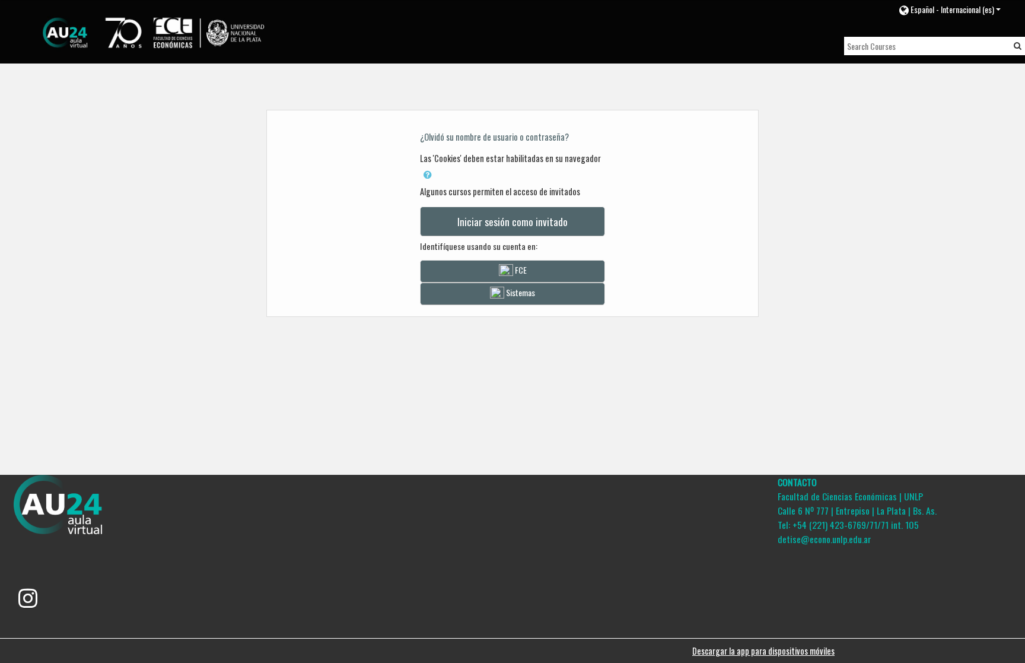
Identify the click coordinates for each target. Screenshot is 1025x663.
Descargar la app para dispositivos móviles (763, 651)
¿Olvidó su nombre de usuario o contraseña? (494, 137)
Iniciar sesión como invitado (512, 221)
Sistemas (519, 292)
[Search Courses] (1017, 45)
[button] (949, 9)
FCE (520, 270)
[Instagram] (28, 602)
